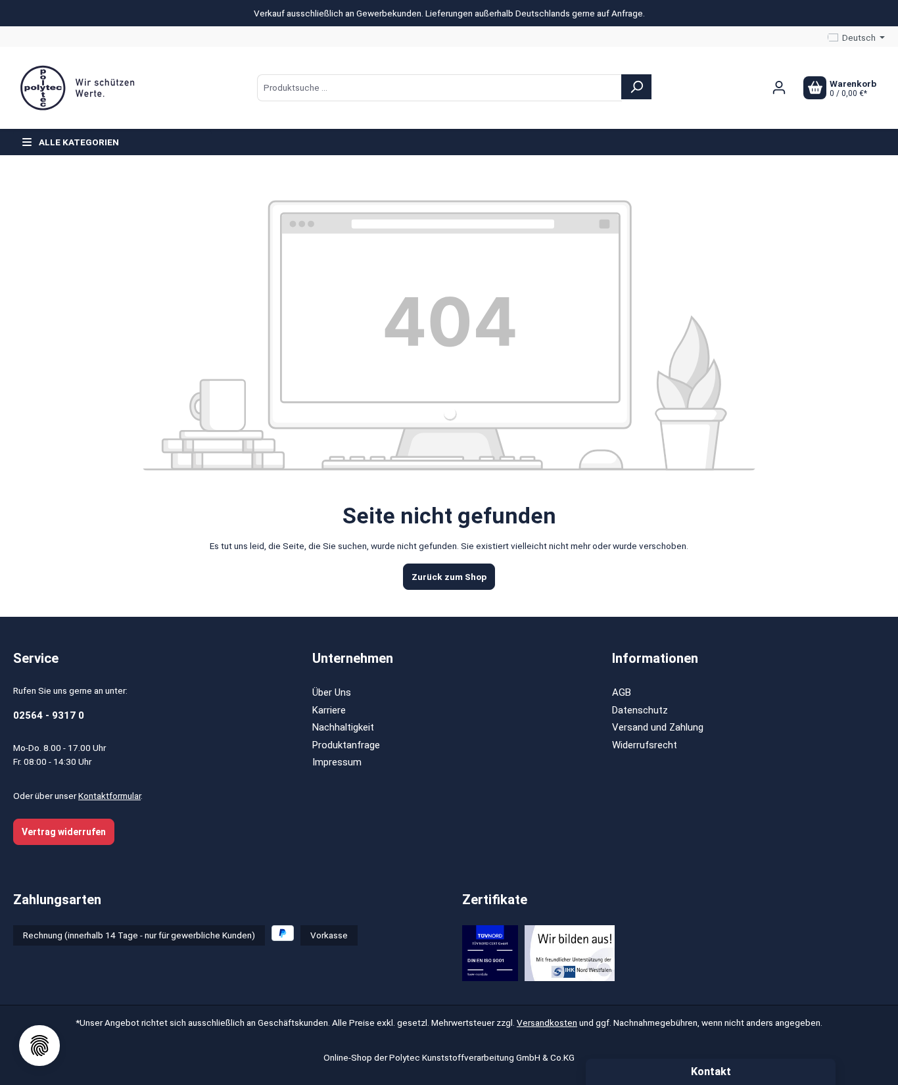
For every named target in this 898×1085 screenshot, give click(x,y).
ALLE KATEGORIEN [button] (79, 142)
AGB (621, 692)
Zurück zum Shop (449, 576)
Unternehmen (352, 658)
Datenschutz (640, 710)
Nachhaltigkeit (343, 727)
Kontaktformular (109, 795)
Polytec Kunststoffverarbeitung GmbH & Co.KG (482, 1057)
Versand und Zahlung (657, 727)
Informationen (655, 658)
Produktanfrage (346, 745)
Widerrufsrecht (644, 745)
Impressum (337, 762)
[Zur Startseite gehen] (79, 88)
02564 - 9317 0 (48, 715)
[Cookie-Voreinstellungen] (39, 1045)
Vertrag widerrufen (64, 832)
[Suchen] (636, 86)
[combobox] (439, 87)
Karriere (329, 710)
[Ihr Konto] (779, 87)
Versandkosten (547, 1022)
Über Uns (331, 692)
